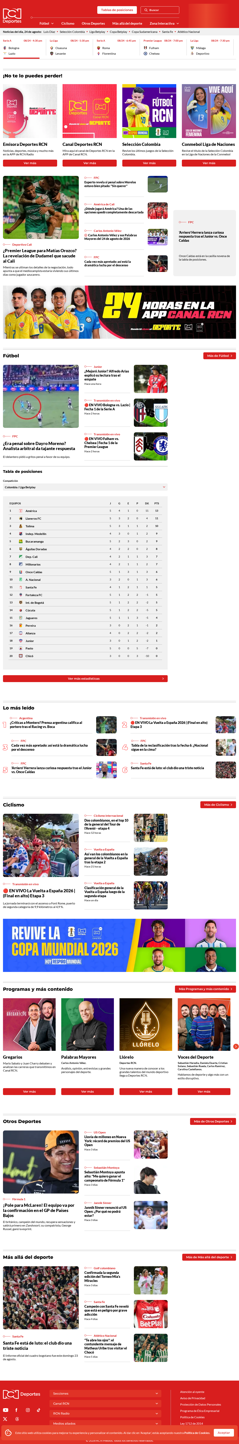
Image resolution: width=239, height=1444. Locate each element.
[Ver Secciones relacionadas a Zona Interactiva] (177, 23)
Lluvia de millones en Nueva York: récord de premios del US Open (107, 1141)
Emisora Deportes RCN (25, 144)
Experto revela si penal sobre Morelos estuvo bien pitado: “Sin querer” (110, 183)
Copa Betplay (118, 31)
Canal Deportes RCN (82, 144)
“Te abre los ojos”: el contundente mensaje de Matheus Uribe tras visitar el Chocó (105, 1346)
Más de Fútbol (218, 356)
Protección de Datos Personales (200, 1404)
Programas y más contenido (38, 989)
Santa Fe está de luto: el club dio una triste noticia (167, 768)
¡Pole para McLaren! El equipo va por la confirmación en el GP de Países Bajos (39, 1210)
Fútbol (44, 23)
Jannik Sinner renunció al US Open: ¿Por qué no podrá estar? (105, 1211)
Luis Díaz (49, 31)
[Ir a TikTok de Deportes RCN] (38, 1410)
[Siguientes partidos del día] (233, 47)
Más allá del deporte (127, 23)
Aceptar (224, 1432)
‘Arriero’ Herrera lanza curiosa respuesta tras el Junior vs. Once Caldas (203, 236)
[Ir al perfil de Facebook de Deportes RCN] (16, 1410)
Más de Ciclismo (216, 804)
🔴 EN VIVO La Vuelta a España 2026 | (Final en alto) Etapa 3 (39, 893)
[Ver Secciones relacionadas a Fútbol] (52, 23)
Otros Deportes (93, 23)
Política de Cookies (196, 1432)
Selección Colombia (72, 31)
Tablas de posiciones (117, 10)
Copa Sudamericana (144, 31)
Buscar (154, 10)
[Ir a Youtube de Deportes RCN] (5, 1410)
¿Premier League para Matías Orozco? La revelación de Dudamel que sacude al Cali (40, 255)
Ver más (30, 163)
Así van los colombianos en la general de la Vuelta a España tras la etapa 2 (106, 858)
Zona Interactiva (162, 23)
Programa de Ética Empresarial (199, 1410)
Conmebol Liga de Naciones (208, 144)
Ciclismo (67, 23)
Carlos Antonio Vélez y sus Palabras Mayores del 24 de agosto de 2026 (110, 236)
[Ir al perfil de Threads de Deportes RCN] (17, 1419)
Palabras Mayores (78, 1057)
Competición (10, 480)
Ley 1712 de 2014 (191, 1423)
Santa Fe (167, 31)
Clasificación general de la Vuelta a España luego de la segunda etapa (104, 892)
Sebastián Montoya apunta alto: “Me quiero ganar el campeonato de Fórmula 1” (104, 1176)
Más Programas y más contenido (204, 989)
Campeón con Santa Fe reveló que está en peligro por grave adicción (106, 1310)
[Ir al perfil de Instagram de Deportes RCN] (28, 1410)
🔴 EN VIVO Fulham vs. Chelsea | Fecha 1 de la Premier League (101, 443)
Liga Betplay (97, 31)
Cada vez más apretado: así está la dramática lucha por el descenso (107, 263)
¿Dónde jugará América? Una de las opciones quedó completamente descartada (114, 210)
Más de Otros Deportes (211, 1121)
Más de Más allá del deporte (207, 1257)
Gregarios (12, 1057)
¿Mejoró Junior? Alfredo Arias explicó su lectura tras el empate (106, 375)
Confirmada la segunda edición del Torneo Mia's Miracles (102, 1277)
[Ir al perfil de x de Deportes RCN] (5, 1419)
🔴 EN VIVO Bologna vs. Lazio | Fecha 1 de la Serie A (107, 407)
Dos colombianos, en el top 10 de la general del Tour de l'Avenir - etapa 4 (106, 824)
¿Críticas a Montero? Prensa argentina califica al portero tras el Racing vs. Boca (46, 725)
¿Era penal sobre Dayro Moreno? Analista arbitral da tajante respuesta (39, 446)
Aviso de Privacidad (192, 1398)
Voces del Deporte (196, 1057)
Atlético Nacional (189, 31)
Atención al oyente (192, 1391)
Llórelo (127, 1057)
